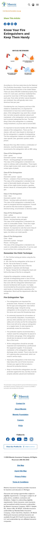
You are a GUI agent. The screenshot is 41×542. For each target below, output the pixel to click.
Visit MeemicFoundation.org (11, 11)
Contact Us (20, 403)
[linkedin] (15, 24)
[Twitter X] (8, 24)
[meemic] (9, 4)
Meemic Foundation (20, 414)
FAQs (20, 426)
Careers (20, 420)
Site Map (20, 465)
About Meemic (20, 409)
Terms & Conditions (20, 482)
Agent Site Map (21, 471)
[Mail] (12, 24)
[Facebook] (5, 24)
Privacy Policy (20, 476)
